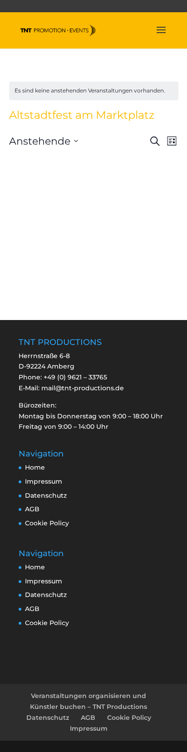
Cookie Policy (47, 523)
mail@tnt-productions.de (82, 388)
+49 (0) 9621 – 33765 (75, 377)
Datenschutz (46, 495)
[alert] (93, 91)
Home (35, 467)
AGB (32, 509)
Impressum (43, 481)
